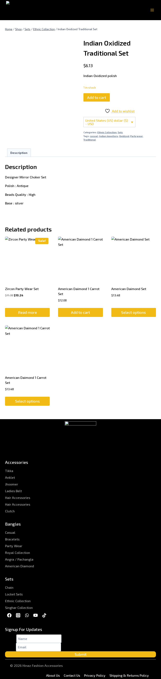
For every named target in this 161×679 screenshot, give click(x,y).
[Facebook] (9, 615)
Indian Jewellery (108, 136)
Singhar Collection (19, 608)
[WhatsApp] (26, 615)
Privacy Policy (94, 675)
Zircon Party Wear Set (22, 289)
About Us (53, 675)
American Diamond (19, 566)
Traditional (89, 139)
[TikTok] (44, 615)
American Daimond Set (128, 289)
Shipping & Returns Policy (129, 675)
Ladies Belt (13, 491)
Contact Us (72, 675)
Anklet (10, 477)
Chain (9, 587)
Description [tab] (18, 152)
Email (10, 647)
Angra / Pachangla (19, 559)
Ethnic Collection (107, 132)
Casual (10, 532)
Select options (133, 312)
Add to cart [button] (80, 312)
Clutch (10, 511)
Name (10, 639)
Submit (81, 654)
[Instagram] (18, 615)
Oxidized (124, 136)
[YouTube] (35, 615)
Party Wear (13, 546)
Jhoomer (11, 484)
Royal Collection (17, 553)
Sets (120, 132)
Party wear (136, 136)
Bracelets (12, 539)
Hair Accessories (17, 498)
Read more (27, 312)
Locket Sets (14, 594)
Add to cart (96, 97)
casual (94, 136)
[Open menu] (152, 10)
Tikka (9, 471)
